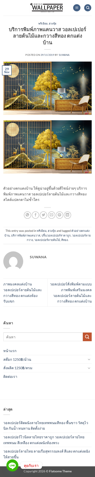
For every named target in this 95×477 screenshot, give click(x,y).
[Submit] (87, 337)
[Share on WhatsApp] (27, 215)
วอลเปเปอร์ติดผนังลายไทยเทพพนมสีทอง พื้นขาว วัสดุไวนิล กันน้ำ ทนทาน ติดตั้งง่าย (45, 426)
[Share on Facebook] (35, 215)
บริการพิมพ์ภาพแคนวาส (25, 235)
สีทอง (64, 240)
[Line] (12, 465)
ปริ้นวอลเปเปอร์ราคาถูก (56, 235)
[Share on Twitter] (43, 215)
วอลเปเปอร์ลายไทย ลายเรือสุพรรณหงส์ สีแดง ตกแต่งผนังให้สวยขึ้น (46, 454)
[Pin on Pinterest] (59, 215)
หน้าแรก (10, 351)
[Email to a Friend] (51, 215)
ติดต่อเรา (10, 376)
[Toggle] (89, 359)
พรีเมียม (43, 23)
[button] (76, 8)
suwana (64, 54)
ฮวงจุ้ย (53, 23)
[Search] (87, 8)
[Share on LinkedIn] (67, 215)
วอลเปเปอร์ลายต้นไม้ (47, 240)
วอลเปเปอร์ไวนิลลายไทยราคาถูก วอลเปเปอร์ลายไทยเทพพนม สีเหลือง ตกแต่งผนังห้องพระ (43, 440)
